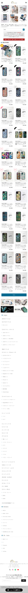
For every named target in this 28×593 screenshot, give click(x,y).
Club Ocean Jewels (7, 516)
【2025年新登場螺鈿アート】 (8, 503)
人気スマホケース (6, 332)
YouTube (4, 551)
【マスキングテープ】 (6, 471)
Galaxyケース (5, 382)
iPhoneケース (5, 379)
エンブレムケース (6, 361)
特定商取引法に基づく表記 (8, 531)
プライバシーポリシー (7, 528)
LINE (4, 548)
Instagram (5, 545)
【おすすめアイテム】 (6, 321)
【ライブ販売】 (4, 486)
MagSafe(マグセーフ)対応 (8, 373)
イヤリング (5, 448)
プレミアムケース (6, 364)
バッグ (4, 416)
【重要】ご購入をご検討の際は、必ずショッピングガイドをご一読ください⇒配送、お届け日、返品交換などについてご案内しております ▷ (14, 25)
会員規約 (17, 587)
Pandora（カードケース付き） (8, 370)
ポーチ (4, 419)
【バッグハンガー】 (5, 474)
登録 (23, 580)
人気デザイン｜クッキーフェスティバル (10, 341)
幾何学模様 (5, 388)
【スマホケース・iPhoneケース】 (8, 352)
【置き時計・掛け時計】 (6, 477)
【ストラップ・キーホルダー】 (8, 461)
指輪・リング (5, 439)
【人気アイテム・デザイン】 (7, 329)
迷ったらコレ (5, 325)
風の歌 (4, 495)
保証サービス (5, 539)
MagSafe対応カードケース (8, 402)
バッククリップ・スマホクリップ (9, 399)
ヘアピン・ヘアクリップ (7, 457)
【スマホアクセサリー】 (6, 396)
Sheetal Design (6, 392)
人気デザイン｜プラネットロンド (9, 344)
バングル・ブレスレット (7, 442)
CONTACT (5, 525)
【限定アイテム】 (5, 349)
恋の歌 (4, 498)
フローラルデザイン (6, 385)
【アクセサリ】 (4, 436)
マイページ (5, 522)
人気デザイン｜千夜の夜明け (8, 338)
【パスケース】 (4, 426)
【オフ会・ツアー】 (5, 483)
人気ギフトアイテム (6, 335)
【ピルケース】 (4, 433)
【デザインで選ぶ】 (5, 489)
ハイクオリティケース (7, 358)
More (14, 294)
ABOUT (4, 510)
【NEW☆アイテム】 (6, 318)
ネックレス (5, 451)
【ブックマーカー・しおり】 (7, 468)
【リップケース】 (5, 430)
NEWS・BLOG (5, 513)
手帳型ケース (5, 376)
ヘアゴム (4, 454)
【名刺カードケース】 (6, 465)
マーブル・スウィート (7, 492)
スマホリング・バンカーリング (8, 405)
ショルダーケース (6, 367)
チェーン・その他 (6, 408)
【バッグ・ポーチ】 (5, 413)
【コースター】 (4, 480)
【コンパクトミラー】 (6, 423)
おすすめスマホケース (7, 355)
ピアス (4, 445)
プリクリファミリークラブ (8, 519)
